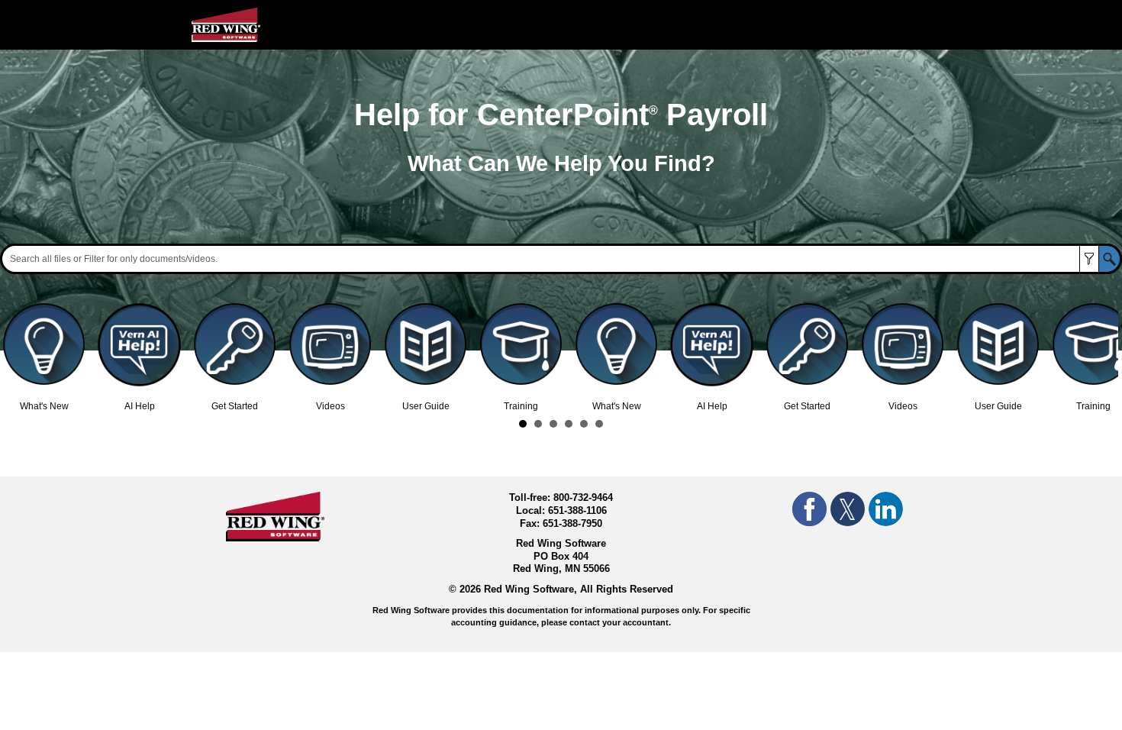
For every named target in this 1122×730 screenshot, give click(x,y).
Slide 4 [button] (568, 424)
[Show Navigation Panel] (922, 25)
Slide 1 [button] (523, 424)
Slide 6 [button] (599, 424)
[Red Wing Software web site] (275, 537)
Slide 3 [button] (553, 424)
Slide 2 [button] (538, 424)
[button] (1089, 259)
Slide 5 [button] (584, 424)
